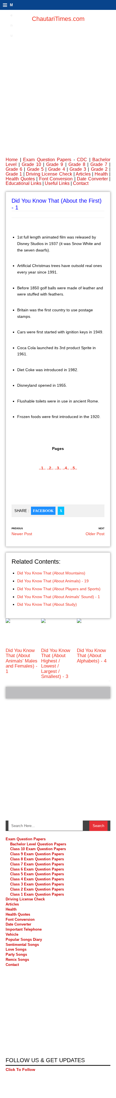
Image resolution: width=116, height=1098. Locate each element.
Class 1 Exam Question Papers (37, 894)
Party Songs (16, 954)
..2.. (50, 468)
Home (12, 159)
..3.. (58, 468)
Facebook (43, 511)
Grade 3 (78, 169)
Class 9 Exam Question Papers (37, 854)
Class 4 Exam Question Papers (37, 879)
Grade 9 (54, 164)
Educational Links (23, 183)
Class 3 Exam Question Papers (37, 884)
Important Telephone (24, 929)
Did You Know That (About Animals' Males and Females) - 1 (21, 661)
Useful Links (57, 183)
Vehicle (12, 934)
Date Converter (92, 178)
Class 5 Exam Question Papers (37, 874)
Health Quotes (20, 178)
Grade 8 (76, 164)
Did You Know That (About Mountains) (51, 573)
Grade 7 (98, 164)
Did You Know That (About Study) (47, 604)
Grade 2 (99, 169)
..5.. (73, 468)
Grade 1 (14, 174)
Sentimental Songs (22, 944)
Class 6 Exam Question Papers (37, 869)
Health (101, 174)
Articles (83, 174)
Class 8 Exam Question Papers (37, 859)
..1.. (42, 468)
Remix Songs (17, 959)
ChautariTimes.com (58, 18)
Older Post (95, 533)
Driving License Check (49, 174)
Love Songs (16, 949)
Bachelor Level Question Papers (38, 844)
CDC (82, 159)
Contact (80, 183)
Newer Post (22, 533)
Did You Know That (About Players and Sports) (59, 589)
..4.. (66, 468)
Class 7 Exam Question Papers (37, 864)
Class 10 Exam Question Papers (38, 849)
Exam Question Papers (47, 159)
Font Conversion (56, 178)
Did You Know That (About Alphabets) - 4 (91, 656)
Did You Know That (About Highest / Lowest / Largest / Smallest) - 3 (55, 663)
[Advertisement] (58, 86)
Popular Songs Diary (24, 939)
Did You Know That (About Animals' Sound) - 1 (58, 596)
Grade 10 (31, 164)
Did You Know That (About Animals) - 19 (53, 581)
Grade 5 (35, 169)
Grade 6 (14, 169)
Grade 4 (56, 169)
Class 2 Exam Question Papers (37, 889)
